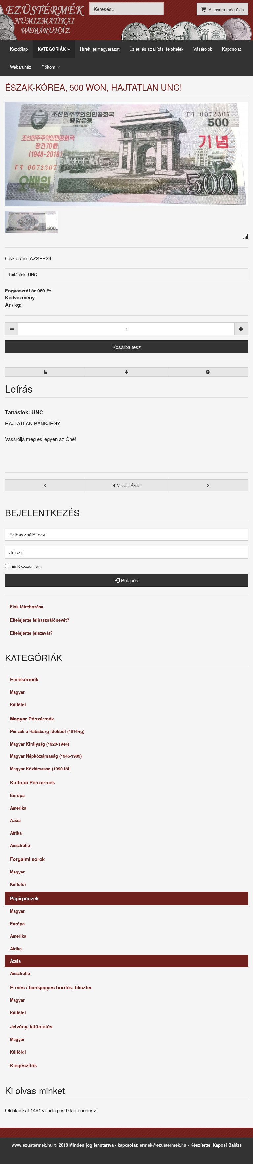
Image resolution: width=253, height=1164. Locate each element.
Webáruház (20, 67)
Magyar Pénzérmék (32, 718)
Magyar (17, 692)
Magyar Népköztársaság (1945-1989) (46, 756)
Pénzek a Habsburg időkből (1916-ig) (47, 731)
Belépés (129, 580)
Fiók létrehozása (26, 607)
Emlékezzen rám (27, 566)
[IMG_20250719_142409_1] (31, 221)
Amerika (18, 808)
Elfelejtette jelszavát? (31, 633)
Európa (17, 795)
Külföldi (18, 705)
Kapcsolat (231, 49)
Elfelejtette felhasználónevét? (39, 620)
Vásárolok (202, 49)
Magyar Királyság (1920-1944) (39, 744)
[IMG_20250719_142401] (126, 154)
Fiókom (48, 67)
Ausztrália (20, 845)
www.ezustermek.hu (32, 1145)
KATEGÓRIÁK (52, 49)
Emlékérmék (24, 679)
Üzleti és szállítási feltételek (156, 49)
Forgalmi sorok (27, 859)
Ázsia (15, 820)
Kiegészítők (23, 1065)
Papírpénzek (24, 898)
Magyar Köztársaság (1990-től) (40, 769)
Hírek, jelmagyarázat (100, 49)
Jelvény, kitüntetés (31, 1026)
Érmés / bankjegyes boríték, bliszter (51, 987)
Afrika (16, 833)
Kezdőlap (19, 49)
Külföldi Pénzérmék (32, 782)
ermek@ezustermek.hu (163, 1145)
